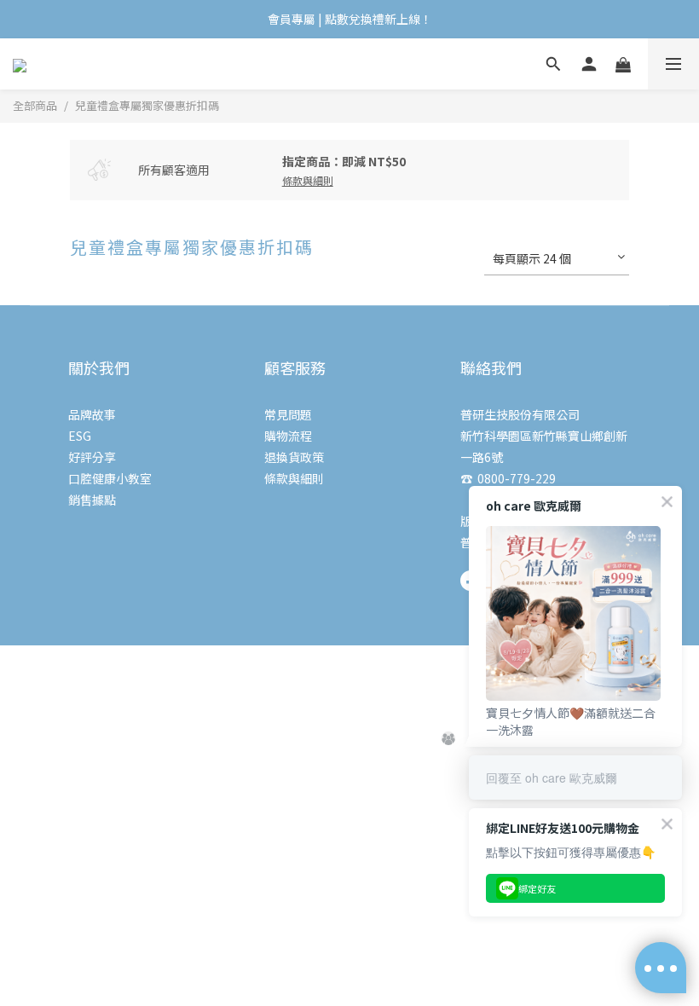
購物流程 (288, 435)
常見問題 (288, 414)
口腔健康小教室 (110, 478)
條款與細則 (294, 478)
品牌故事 (92, 414)
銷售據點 (92, 499)
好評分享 (92, 456)
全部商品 (35, 105)
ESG (79, 435)
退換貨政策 (294, 456)
